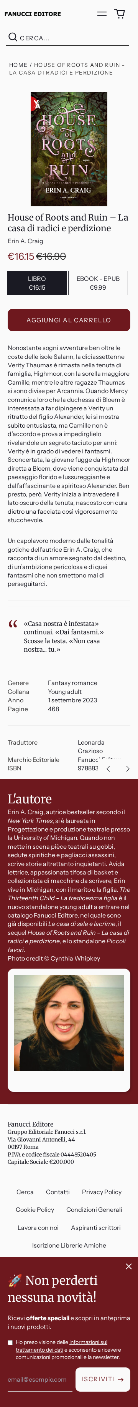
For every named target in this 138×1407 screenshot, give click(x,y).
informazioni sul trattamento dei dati (61, 1346)
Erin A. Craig (25, 241)
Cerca (25, 1192)
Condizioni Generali (94, 1209)
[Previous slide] (108, 769)
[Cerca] (13, 38)
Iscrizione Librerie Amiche (69, 1245)
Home (18, 64)
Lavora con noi (38, 1227)
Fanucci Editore (30, 1124)
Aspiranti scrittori (96, 1227)
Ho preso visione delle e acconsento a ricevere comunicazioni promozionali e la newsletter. (68, 1350)
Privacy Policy (102, 1192)
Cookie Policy (35, 1209)
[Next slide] (128, 769)
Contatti (58, 1192)
